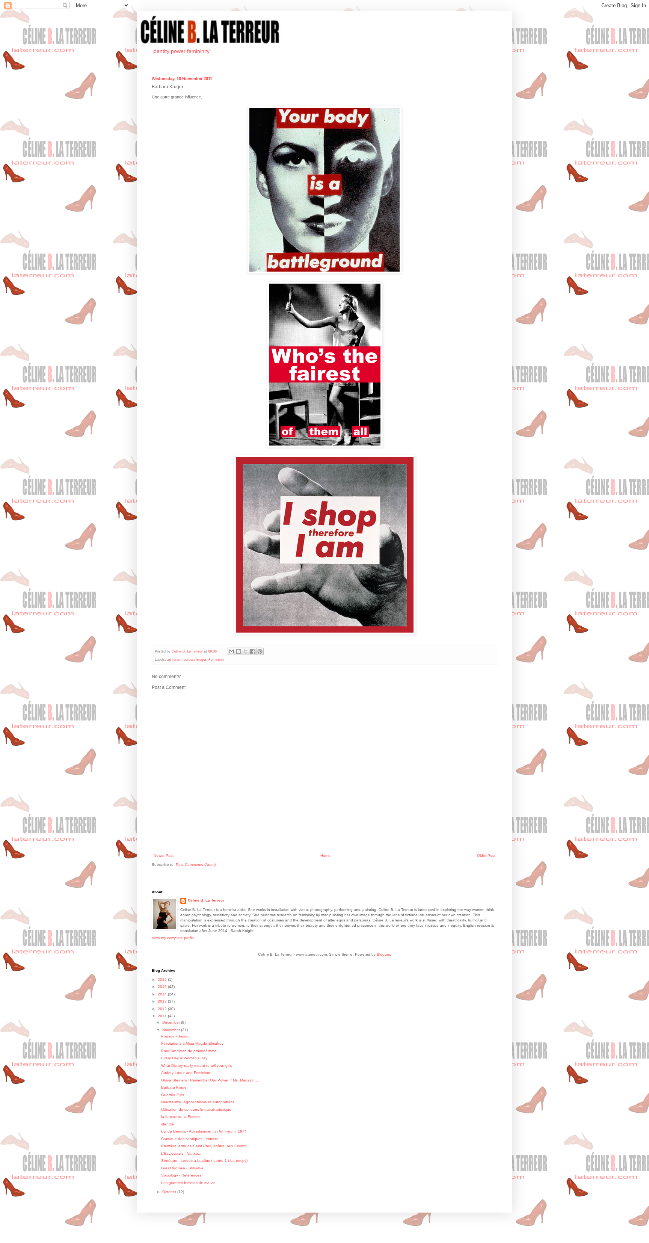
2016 (163, 979)
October (169, 1192)
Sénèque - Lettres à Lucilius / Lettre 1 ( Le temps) (204, 1160)
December (171, 1022)
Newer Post (164, 855)
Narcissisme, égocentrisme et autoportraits (197, 1102)
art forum (174, 660)
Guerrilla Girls (172, 1095)
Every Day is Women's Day (184, 1058)
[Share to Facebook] (253, 651)
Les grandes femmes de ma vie (188, 1183)
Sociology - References (181, 1175)
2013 (163, 1001)
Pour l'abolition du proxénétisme (189, 1051)
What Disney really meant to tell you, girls (196, 1065)
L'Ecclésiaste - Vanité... (181, 1153)
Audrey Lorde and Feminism (185, 1073)
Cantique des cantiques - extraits (189, 1139)
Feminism (216, 660)
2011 (163, 1016)
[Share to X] (245, 651)
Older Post (486, 855)
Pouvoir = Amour (175, 1036)
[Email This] (231, 651)
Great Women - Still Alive (182, 1168)
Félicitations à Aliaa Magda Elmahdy (192, 1043)
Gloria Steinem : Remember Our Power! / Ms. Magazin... (209, 1080)
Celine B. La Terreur (206, 900)
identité (167, 1124)
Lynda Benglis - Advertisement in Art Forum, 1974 (204, 1131)
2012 (163, 1009)
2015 (163, 987)
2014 (163, 994)
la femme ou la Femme (181, 1117)
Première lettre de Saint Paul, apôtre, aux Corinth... (205, 1146)
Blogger (383, 954)
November (171, 1030)
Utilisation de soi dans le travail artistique (196, 1109)
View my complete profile (173, 938)
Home (325, 855)
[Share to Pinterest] (260, 651)
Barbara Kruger (174, 1087)
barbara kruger (195, 660)
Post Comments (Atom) (196, 864)
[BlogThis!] (238, 651)
